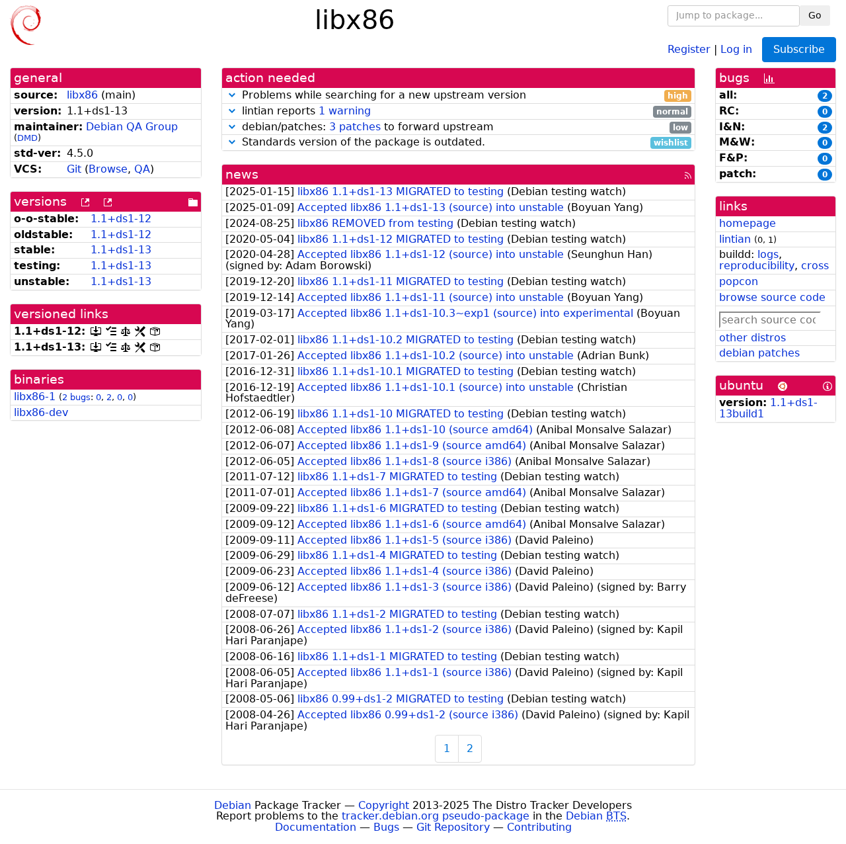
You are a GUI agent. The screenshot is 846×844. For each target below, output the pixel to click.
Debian (232, 805)
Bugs (386, 827)
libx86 (82, 95)
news (241, 174)
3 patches (355, 126)
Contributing (539, 827)
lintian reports (463, 111)
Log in (736, 48)
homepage (747, 223)
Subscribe (799, 49)
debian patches (759, 353)
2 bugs (76, 397)
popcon (738, 281)
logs (768, 254)
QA (142, 169)
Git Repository (453, 827)
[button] (232, 95)
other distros (752, 337)
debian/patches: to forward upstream (463, 127)
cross (815, 265)
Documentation (315, 827)
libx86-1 (35, 396)
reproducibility (756, 265)
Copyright (383, 805)
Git (74, 169)
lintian (735, 239)
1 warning (345, 111)
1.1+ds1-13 (121, 249)
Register (689, 48)
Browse (108, 169)
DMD (27, 138)
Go (815, 15)
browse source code (772, 297)
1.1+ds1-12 (121, 218)
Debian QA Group (132, 126)
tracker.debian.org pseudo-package (435, 816)
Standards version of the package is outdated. (463, 142)
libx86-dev (41, 412)
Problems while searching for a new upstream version (463, 95)
